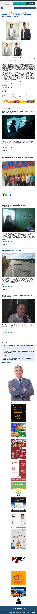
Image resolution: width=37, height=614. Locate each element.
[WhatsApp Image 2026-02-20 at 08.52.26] (18, 412)
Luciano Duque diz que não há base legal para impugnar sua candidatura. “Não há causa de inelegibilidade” (17, 359)
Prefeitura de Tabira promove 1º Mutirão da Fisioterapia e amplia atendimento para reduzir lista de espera (18, 352)
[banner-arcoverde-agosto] (18, 101)
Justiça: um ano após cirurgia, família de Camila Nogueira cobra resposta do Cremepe (18, 356)
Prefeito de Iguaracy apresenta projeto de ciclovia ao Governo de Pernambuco (17, 94)
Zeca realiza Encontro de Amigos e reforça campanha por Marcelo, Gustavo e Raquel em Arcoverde (18, 349)
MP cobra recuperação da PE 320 (11, 250)
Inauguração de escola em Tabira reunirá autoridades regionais (17, 158)
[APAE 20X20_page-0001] (18, 489)
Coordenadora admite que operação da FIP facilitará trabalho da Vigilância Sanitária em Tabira (17, 204)
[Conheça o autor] (18, 382)
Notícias (3, 11)
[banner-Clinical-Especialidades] (18, 470)
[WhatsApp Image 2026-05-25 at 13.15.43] (18, 448)
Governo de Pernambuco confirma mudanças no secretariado (6, 93)
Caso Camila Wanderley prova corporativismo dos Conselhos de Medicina (18, 345)
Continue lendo (5, 150)
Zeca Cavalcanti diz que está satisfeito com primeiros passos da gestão (17, 296)
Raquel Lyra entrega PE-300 (28, 92)
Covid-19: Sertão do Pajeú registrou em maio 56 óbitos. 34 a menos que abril (18, 112)
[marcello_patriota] (18, 601)
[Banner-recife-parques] (18, 430)
